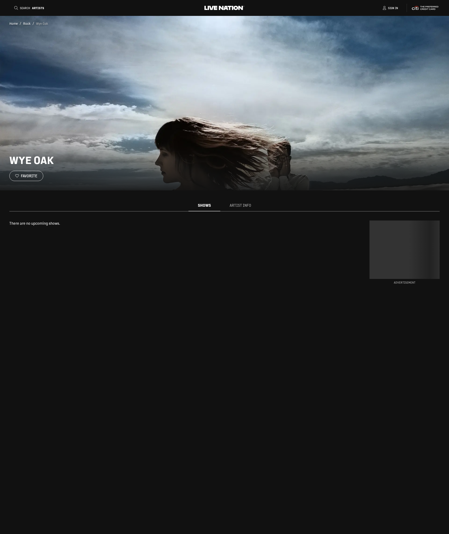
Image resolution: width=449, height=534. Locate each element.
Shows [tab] (204, 205)
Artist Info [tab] (240, 205)
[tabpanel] (176, 223)
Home (13, 23)
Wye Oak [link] (42, 23)
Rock (27, 23)
